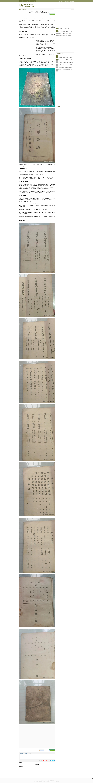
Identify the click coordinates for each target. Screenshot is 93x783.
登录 (44, 760)
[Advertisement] (28, 731)
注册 (47, 760)
